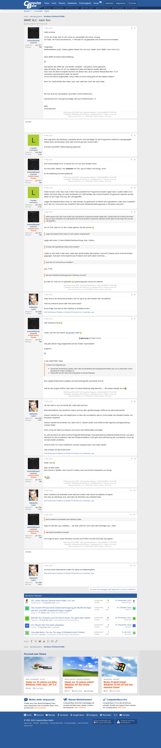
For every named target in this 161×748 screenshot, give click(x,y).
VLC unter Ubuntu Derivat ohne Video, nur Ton (53, 600)
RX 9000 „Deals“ (88, 8)
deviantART (70, 332)
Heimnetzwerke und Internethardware (66, 620)
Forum (96, 3)
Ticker (46, 3)
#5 (135, 212)
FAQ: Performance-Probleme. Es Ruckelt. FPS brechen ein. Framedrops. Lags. (69, 312)
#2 (135, 135)
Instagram (93, 715)
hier (59, 525)
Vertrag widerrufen (56, 723)
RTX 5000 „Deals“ (73, 8)
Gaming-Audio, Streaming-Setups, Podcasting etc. (63, 635)
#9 (135, 459)
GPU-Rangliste (119, 8)
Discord (40, 715)
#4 (135, 188)
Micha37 (34, 627)
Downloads (72, 3)
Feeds (29, 715)
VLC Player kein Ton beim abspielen (47, 625)
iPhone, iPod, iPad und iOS (59, 613)
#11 (134, 515)
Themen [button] (61, 3)
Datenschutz (28, 725)
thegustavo (34, 620)
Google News (78, 715)
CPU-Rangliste (132, 8)
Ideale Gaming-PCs (103, 8)
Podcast (48, 8)
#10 (134, 490)
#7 (135, 319)
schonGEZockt (31, 24)
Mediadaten (44, 723)
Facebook (64, 715)
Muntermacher (36, 603)
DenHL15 (34, 613)
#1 (135, 28)
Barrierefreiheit (83, 723)
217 (68, 691)
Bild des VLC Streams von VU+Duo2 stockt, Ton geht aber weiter (60, 617)
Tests (54, 3)
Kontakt (36, 723)
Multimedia (55, 627)
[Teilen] (131, 28)
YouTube (126, 715)
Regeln (46, 11)
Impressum (28, 723)
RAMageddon (59, 8)
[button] (31, 11)
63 (106, 691)
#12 (134, 566)
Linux (58, 603)
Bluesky (51, 715)
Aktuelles (27, 11)
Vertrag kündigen (70, 723)
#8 (135, 401)
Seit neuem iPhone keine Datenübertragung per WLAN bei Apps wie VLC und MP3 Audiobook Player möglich (61, 609)
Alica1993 (34, 635)
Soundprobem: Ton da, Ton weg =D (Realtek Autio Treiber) (58, 632)
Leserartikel (38, 11)
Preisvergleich (85, 3)
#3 (135, 160)
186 (29, 688)
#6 (135, 295)
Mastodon (107, 715)
